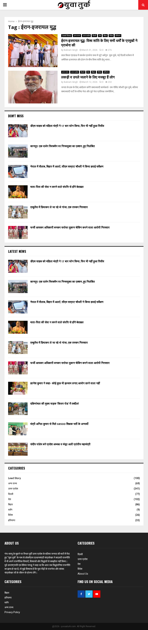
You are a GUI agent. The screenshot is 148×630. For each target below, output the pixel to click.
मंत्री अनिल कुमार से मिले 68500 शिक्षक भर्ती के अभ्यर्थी (59, 424)
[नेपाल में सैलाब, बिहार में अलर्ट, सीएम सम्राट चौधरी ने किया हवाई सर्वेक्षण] (18, 171)
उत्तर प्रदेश (86, 36)
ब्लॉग (10, 509)
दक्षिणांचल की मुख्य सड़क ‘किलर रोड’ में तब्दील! (54, 403)
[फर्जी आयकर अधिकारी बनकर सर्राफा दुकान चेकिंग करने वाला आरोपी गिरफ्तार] (18, 232)
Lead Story (66, 36)
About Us (83, 573)
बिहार (105, 36)
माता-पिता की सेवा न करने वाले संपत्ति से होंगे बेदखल (57, 187)
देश (100, 36)
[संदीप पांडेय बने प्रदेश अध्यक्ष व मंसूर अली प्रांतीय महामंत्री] (18, 449)
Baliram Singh (71, 50)
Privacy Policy (12, 612)
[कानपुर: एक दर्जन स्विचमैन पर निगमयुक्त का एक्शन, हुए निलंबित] (18, 151)
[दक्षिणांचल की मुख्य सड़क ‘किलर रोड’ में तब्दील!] (18, 408)
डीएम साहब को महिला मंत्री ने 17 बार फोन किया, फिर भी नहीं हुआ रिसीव (67, 126)
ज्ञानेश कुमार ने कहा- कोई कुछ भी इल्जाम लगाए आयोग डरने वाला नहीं (65, 383)
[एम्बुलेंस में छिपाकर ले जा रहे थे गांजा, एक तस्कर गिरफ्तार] (18, 212)
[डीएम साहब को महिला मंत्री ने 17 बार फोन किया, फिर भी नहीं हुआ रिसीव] (18, 130)
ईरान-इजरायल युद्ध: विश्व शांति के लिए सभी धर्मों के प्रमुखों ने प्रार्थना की (99, 43)
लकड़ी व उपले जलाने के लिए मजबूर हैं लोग (88, 77)
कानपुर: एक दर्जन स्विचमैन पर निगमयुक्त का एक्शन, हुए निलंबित (62, 146)
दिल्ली (94, 36)
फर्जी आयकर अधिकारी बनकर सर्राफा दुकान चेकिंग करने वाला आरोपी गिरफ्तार (70, 227)
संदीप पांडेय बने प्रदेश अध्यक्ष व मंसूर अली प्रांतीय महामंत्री (60, 444)
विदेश (111, 36)
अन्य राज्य (77, 36)
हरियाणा (118, 36)
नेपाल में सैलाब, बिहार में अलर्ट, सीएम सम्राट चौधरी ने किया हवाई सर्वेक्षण (66, 166)
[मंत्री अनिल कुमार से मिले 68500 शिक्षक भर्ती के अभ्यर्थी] (18, 428)
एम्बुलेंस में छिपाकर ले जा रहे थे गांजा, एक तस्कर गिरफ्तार (59, 207)
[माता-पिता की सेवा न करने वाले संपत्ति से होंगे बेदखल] (18, 191)
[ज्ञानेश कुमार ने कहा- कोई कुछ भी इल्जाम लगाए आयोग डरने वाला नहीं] (18, 388)
